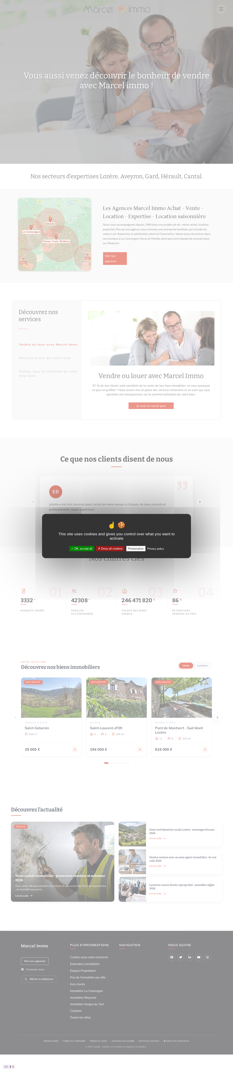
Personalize (136, 548)
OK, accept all (83, 548)
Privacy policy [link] (155, 548)
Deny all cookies (111, 548)
